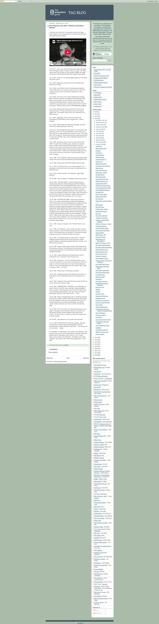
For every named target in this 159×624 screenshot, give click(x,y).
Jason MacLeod (97, 29)
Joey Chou (97, 408)
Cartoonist (104, 584)
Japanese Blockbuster (101, 307)
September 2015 (100, 127)
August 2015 (99, 129)
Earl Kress (104, 494)
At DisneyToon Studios (102, 209)
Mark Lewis (97, 506)
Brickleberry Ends (100, 298)
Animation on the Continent (103, 166)
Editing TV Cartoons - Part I (103, 243)
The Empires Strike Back (102, 270)
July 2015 (98, 131)
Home (68, 358)
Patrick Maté (97, 520)
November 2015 (100, 122)
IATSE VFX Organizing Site (101, 75)
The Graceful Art (100, 155)
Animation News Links (101, 252)
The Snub (98, 213)
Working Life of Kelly (101, 164)
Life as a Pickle (98, 556)
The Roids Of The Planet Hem (102, 392)
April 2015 (98, 138)
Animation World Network (101, 78)
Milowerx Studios (98, 527)
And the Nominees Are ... (102, 249)
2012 (96, 342)
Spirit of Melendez (100, 313)
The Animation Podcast (100, 483)
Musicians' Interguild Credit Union (103, 87)
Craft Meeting (97, 92)
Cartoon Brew (97, 84)
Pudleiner (99, 550)
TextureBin (97, 546)
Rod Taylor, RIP (100, 287)
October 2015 (99, 124)
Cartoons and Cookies (100, 460)
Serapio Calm (97, 385)
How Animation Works (101, 183)
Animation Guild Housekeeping (104, 247)
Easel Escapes (98, 540)
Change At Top (99, 192)
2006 (96, 355)
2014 (96, 337)
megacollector (98, 106)
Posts (96, 610)
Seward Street (98, 464)
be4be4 (96, 479)
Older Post (86, 358)
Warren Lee (97, 500)
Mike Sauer (102, 32)
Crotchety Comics (99, 602)
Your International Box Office (103, 188)
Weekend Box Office (101, 148)
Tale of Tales (80, 173)
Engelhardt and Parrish (102, 330)
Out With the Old (100, 174)
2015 (96, 118)
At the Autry (99, 279)
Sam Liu (96, 509)
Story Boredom (98, 578)
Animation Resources (101, 211)
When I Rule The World (100, 381)
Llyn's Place (97, 466)
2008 (96, 350)
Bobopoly (96, 511)
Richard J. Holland (99, 458)
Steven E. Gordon (99, 444)
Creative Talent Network (100, 542)
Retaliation (98, 327)
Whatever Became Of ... (102, 181)
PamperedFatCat (98, 582)
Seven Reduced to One (102, 258)
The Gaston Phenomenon (102, 272)
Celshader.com (98, 449)
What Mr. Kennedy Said (102, 332)
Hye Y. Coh (103, 417)
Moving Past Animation (102, 296)
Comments (98, 613)
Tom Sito (96, 571)
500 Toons (97, 533)
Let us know (95, 360)
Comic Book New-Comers (102, 264)
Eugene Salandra (98, 569)
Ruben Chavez (98, 402)
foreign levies (97, 104)
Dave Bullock (108, 378)
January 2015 (99, 144)
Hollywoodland (98, 513)
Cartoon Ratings (100, 334)
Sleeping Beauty (100, 157)
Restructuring (99, 205)
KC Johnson (105, 30)
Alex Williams (97, 596)
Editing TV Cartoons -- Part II (103, 224)
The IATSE (97, 73)
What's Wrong (99, 168)
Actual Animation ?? (101, 159)
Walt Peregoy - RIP (101, 235)
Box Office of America (101, 281)
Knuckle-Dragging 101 (100, 436)
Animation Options (99, 442)
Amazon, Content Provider (103, 302)
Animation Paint (104, 424)
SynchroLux (97, 487)
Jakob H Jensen (98, 468)
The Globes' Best (100, 274)
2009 (96, 348)
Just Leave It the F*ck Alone (103, 319)
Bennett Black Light (99, 367)
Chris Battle (97, 365)
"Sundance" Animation (101, 218)
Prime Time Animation (101, 215)
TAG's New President (101, 170)
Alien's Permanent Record (101, 598)
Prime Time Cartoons (101, 254)
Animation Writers (99, 516)
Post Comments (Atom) (60, 361)
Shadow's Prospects (101, 256)
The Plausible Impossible (101, 523)
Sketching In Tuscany (100, 592)
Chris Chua (102, 414)
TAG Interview (98, 101)
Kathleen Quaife (98, 552)
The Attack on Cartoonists (102, 300)
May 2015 (98, 135)
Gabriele (96, 538)
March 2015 (99, 140)
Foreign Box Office (101, 315)
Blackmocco (97, 389)
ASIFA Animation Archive (100, 82)
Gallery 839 (97, 95)
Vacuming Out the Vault (102, 179)
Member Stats (98, 97)
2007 (96, 353)
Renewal (98, 289)
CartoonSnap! (97, 419)
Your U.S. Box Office (101, 194)
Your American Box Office (102, 230)
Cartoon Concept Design (100, 429)
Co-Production (99, 199)
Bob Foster (97, 433)
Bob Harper (97, 455)
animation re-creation (99, 559)
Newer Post (50, 358)
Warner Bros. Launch (101, 172)
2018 (96, 112)
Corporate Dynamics (101, 226)
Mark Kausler (97, 481)
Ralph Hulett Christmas (100, 99)
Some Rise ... (99, 317)
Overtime (98, 150)
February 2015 (100, 142)
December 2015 (100, 120)
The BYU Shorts (100, 294)
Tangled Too (99, 146)
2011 (96, 344)
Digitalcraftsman (107, 546)
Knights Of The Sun (99, 404)
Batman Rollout (100, 232)
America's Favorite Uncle (100, 565)
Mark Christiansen (99, 410)
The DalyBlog (97, 421)
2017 (96, 114)
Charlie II (98, 291)
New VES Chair (100, 207)
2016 (96, 116)
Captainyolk (97, 374)
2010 (96, 346)
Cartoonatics (97, 563)
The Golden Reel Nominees (103, 245)
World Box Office (100, 277)
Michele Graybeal (98, 447)
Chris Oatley (97, 535)
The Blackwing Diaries (100, 502)
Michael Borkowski (103, 376)
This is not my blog (99, 518)
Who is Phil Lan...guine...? (101, 496)
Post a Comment (53, 352)
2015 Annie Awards (101, 177)
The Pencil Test (98, 574)
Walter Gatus (97, 440)
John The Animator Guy (100, 396)
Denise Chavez (98, 400)
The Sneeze (60, 117)
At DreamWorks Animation (103, 190)
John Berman (97, 371)
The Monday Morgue (99, 490)
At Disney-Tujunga (100, 237)
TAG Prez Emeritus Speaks (103, 185)
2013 (96, 340)
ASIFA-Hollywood (98, 80)
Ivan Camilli (97, 387)
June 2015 (98, 133)
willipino (96, 453)
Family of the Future (101, 196)
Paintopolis (97, 586)
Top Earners (99, 153)
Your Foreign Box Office (102, 228)
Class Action (99, 305)
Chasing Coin (99, 161)
